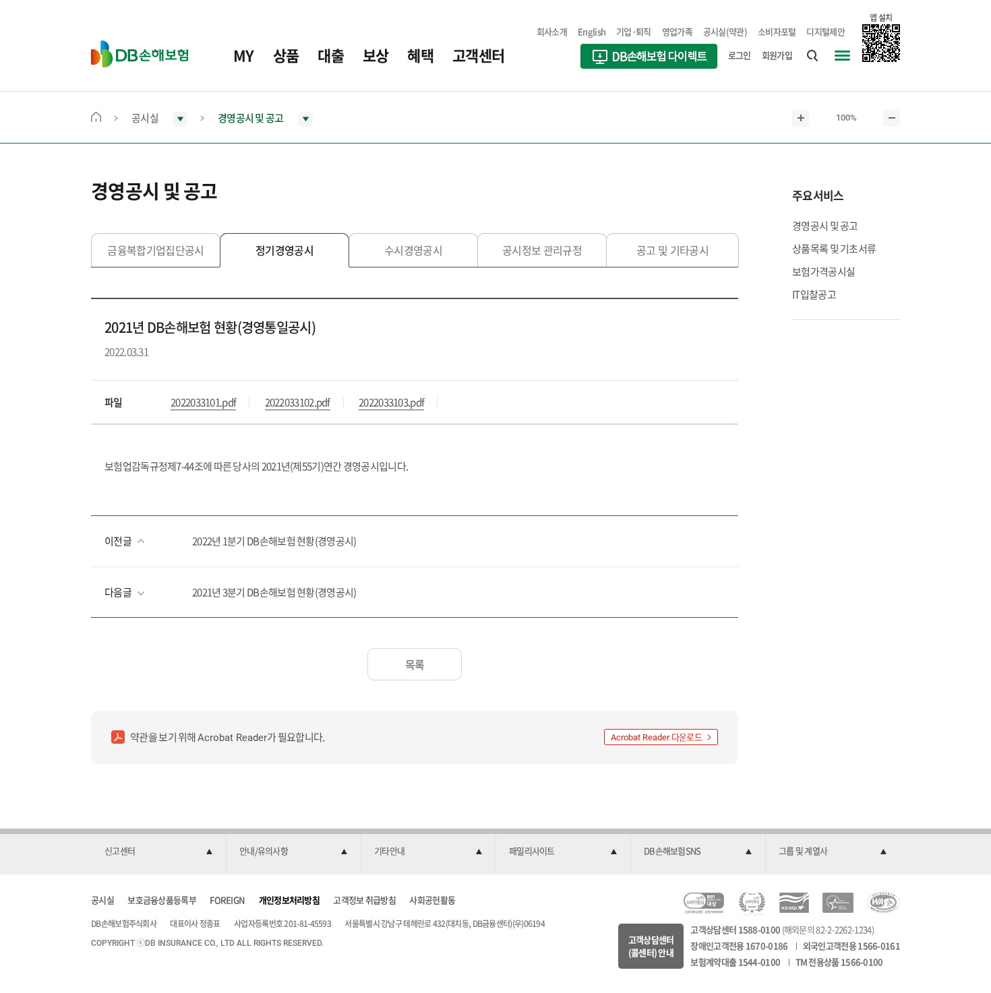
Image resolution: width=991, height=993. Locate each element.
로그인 (739, 55)
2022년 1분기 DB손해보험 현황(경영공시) (274, 541)
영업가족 (677, 31)
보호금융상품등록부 (161, 899)
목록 (415, 664)
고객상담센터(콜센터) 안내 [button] (651, 946)
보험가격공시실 (823, 271)
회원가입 (777, 55)
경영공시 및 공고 (825, 225)
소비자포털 (777, 31)
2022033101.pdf (203, 402)
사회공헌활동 (432, 899)
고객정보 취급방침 (364, 899)
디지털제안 (825, 31)
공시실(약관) (725, 31)
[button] (158, 851)
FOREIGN (227, 899)
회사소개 (552, 31)
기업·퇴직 (633, 31)
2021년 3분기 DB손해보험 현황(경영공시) (274, 592)
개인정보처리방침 (289, 899)
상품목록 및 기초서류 (834, 248)
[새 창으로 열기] (649, 57)
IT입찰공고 (814, 294)
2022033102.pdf (297, 402)
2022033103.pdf (391, 402)
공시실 (102, 899)
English (591, 31)
